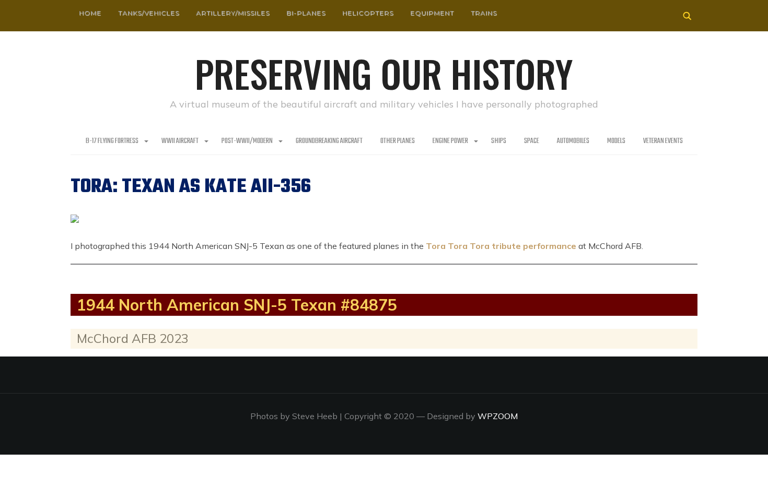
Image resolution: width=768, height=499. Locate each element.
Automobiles (573, 141)
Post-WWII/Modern (247, 141)
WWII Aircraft (180, 141)
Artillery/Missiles (233, 13)
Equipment (432, 13)
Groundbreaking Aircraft (329, 141)
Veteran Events (663, 141)
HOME (90, 13)
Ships (498, 141)
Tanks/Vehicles (148, 13)
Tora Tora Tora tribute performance (501, 246)
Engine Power (450, 141)
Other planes (397, 141)
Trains (484, 13)
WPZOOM (498, 416)
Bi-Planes (305, 13)
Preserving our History (384, 73)
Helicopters (367, 13)
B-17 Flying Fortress (112, 141)
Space (531, 141)
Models (616, 141)
